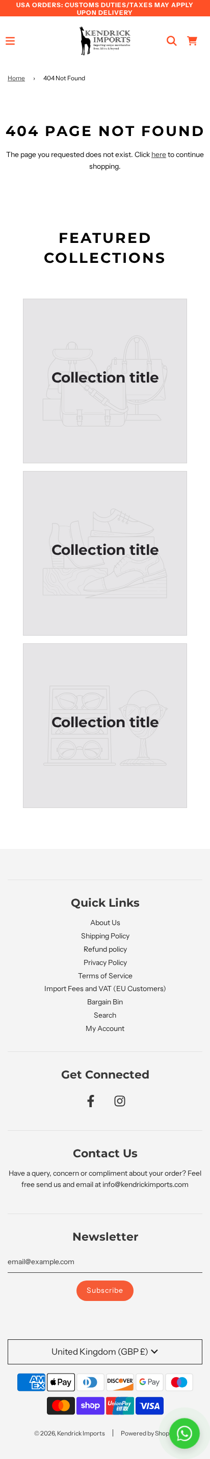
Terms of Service (105, 975)
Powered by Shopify (148, 1433)
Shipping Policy (105, 935)
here (158, 154)
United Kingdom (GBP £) (99, 1351)
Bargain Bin (105, 1001)
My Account (105, 1028)
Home (16, 78)
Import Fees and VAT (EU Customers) (105, 988)
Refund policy (105, 949)
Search (105, 1015)
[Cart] (192, 41)
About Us (105, 922)
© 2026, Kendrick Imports (69, 1433)
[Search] (172, 41)
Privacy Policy (105, 962)
